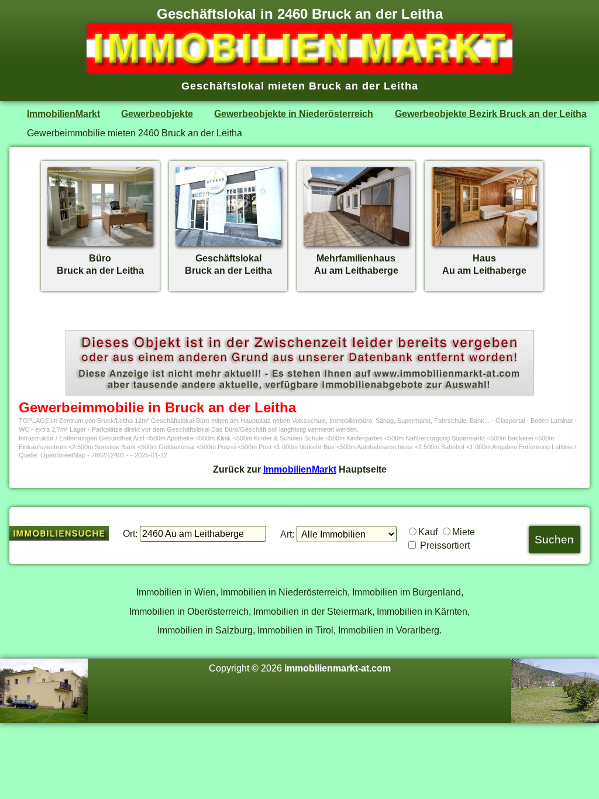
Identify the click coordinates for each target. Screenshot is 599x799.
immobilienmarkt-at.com (337, 668)
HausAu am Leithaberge (484, 264)
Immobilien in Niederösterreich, (285, 592)
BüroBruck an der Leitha (100, 264)
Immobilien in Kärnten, (423, 611)
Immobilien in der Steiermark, (313, 611)
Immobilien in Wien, (177, 592)
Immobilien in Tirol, (296, 630)
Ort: (130, 533)
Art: (287, 534)
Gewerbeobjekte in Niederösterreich (293, 113)
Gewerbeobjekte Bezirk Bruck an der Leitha (491, 113)
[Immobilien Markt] (299, 69)
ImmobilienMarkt (63, 113)
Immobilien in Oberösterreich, (190, 611)
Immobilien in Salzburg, (206, 630)
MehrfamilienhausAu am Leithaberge (356, 264)
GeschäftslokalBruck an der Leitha (228, 264)
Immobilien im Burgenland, (407, 592)
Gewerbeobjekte (157, 113)
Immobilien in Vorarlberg (388, 630)
